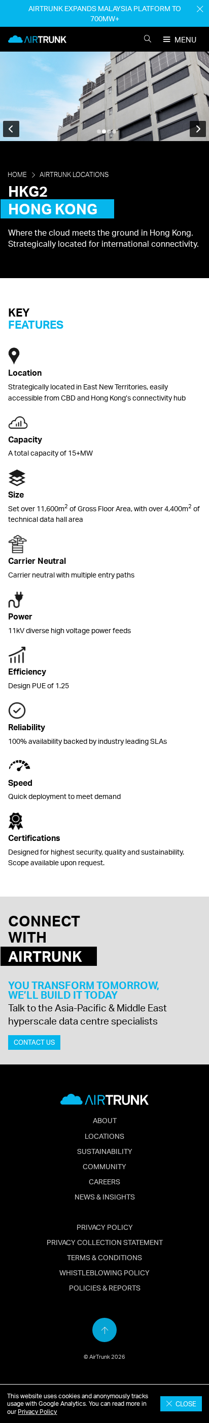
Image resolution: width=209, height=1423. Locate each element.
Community (104, 1166)
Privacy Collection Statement (105, 1242)
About (105, 1120)
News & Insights (105, 1196)
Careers (104, 1181)
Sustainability (104, 1150)
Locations (104, 1135)
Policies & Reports (105, 1287)
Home (17, 175)
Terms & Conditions (104, 1257)
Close (184, 1404)
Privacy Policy (37, 1411)
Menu (185, 40)
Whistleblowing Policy (104, 1272)
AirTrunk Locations (74, 175)
